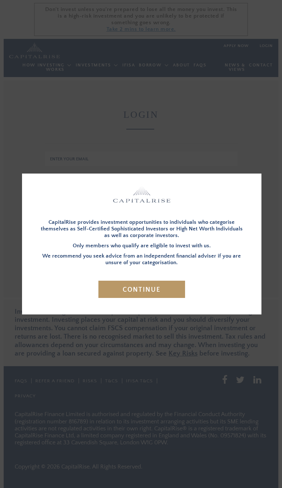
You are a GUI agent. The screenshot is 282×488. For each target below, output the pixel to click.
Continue (142, 290)
